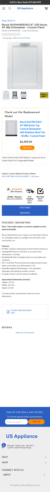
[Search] (10, 8)
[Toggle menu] (3, 8)
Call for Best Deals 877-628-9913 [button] (25, 2)
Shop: (8, 20)
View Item (27, 148)
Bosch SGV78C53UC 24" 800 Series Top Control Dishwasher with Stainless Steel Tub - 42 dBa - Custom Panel (32, 129)
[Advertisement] (25, 371)
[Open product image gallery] (25, 65)
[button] (14, 193)
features (25, 208)
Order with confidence (15, 199)
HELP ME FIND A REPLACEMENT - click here (20, 176)
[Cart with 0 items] (46, 8)
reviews (25, 213)
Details (40, 201)
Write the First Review (21, 38)
